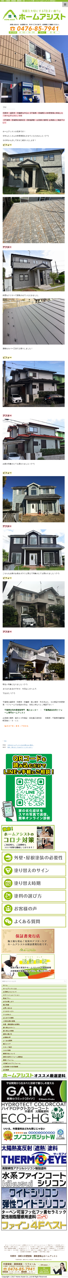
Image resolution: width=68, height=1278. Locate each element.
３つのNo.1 (7, 1014)
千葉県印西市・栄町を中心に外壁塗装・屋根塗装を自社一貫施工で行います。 (34, 1259)
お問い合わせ (7, 1008)
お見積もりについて (10, 992)
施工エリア (7, 1044)
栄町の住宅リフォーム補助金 (13, 1057)
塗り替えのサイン (9, 1027)
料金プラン (7, 998)
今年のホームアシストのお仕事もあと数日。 (21, 745)
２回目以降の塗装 (9, 1021)
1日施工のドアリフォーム (12, 1063)
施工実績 (6, 1005)
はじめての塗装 (8, 1018)
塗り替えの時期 (8, 1031)
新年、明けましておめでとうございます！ (20, 747)
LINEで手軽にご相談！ (44, 1251)
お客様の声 (7, 1037)
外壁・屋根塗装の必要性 (11, 1024)
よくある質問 (7, 1040)
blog (5, 741)
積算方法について (9, 1053)
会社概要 (6, 1070)
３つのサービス (8, 1011)
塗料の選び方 (8, 1034)
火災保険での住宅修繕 (10, 1066)
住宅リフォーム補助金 (36, 1250)
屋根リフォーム (8, 1060)
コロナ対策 (7, 1050)
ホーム (5, 985)
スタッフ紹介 (7, 1047)
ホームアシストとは (10, 988)
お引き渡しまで (8, 1001)
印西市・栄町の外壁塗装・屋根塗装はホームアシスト (36, 1256)
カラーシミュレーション (11, 995)
